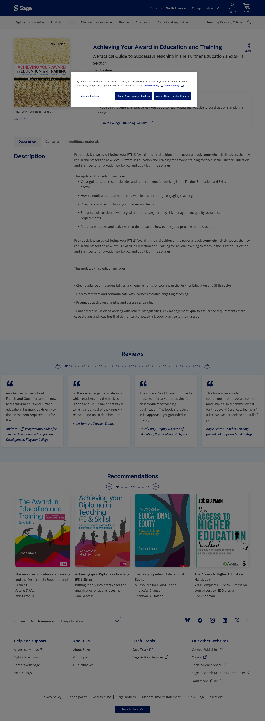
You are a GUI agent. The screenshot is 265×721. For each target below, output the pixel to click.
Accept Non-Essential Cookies (172, 96)
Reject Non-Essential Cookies (134, 96)
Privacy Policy (152, 85)
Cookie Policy (172, 85)
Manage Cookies (90, 96)
